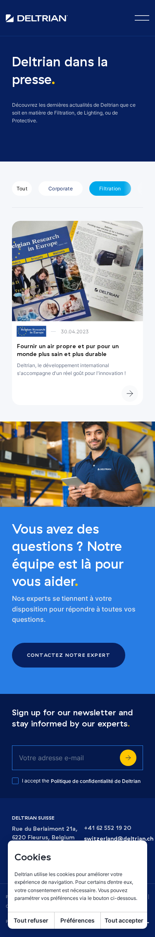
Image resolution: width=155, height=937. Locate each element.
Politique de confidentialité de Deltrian (96, 781)
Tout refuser (31, 920)
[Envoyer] (128, 758)
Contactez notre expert (68, 655)
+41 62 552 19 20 (107, 828)
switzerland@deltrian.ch (118, 838)
